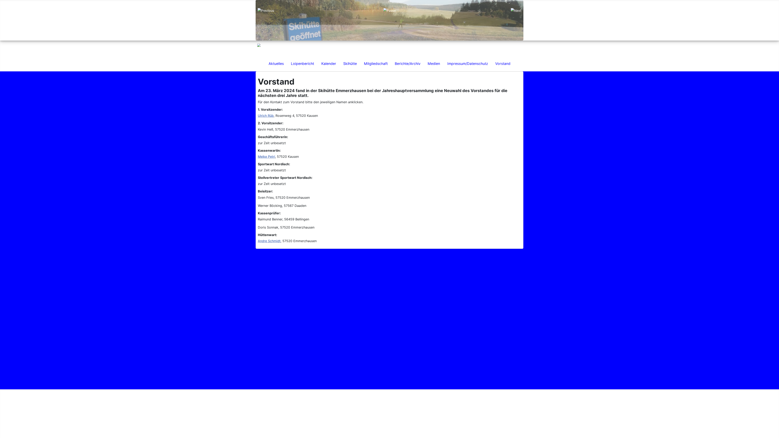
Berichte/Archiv (408, 63)
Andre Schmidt (269, 241)
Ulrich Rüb (266, 116)
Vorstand (502, 63)
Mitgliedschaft (376, 63)
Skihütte (350, 63)
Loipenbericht (302, 63)
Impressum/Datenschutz (467, 63)
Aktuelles (276, 63)
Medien (434, 63)
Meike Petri (266, 157)
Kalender (328, 63)
